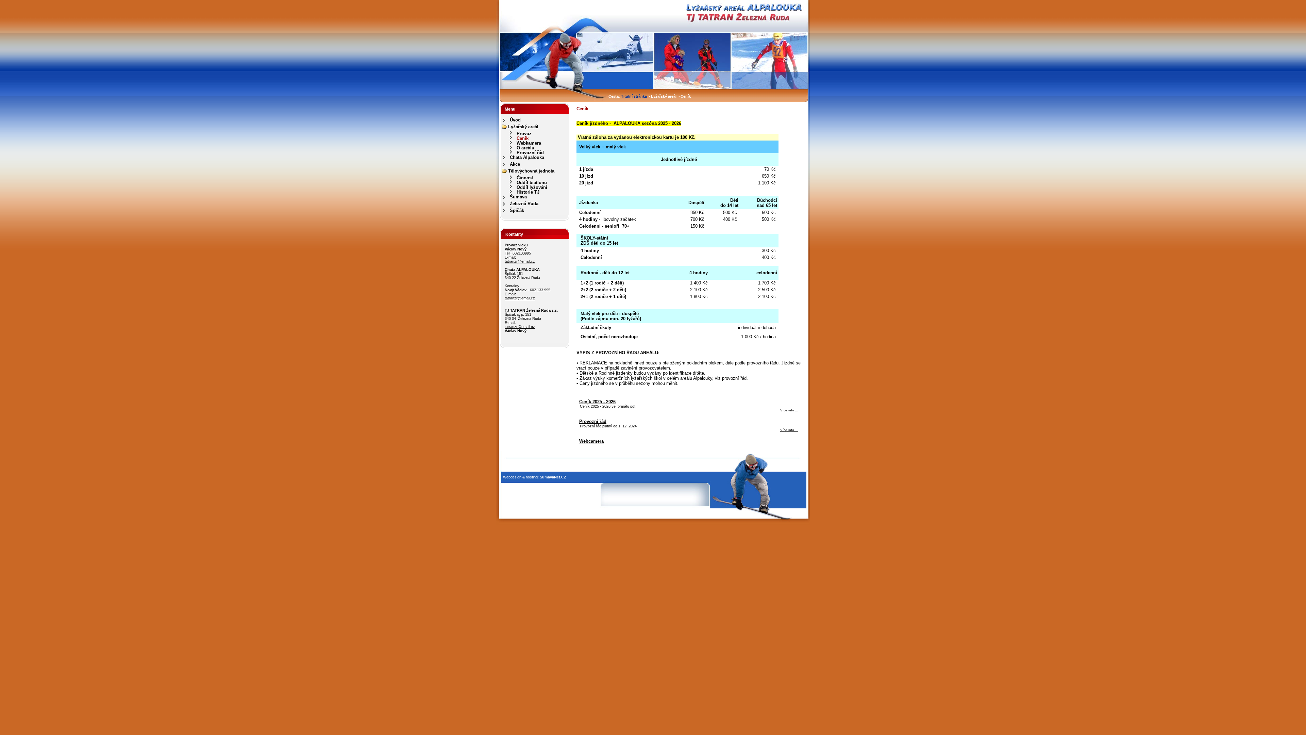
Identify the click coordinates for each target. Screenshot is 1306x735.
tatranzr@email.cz (520, 261)
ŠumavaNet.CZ (553, 477)
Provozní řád (592, 421)
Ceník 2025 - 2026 (597, 401)
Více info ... (789, 410)
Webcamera (591, 441)
